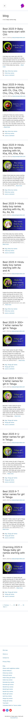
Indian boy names (7, 680)
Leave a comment (9, 75)
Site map (5, 650)
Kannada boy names (8, 682)
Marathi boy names (8, 687)
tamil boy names (7, 696)
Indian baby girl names (9, 677)
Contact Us (6, 657)
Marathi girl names (8, 689)
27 (19, 605)
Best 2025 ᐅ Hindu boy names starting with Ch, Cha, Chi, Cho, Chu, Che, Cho (14, 89)
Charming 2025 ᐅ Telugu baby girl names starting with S (14, 551)
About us (5, 654)
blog (6, 71)
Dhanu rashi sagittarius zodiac (11, 668)
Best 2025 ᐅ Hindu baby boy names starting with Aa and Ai (13, 266)
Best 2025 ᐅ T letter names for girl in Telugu (14, 494)
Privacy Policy (6, 661)
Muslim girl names (8, 693)
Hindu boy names (12, 71)
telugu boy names (8, 698)
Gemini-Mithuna (7, 670)
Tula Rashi (5, 703)
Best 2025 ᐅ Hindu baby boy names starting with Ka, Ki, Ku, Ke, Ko (14, 207)
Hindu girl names (7, 675)
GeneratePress (14, 717)
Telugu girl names (12, 364)
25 (14, 605)
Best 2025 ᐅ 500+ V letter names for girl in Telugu (13, 381)
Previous (6, 605)
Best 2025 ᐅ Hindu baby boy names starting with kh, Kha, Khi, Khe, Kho (13, 149)
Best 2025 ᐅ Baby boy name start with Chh (14, 31)
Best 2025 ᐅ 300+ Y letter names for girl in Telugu (13, 325)
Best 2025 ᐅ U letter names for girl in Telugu (14, 436)
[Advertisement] (14, 629)
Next (5, 607)
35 (23, 605)
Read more (7, 127)
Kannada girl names (8, 684)
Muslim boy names (8, 691)
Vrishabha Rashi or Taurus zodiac (12, 705)
